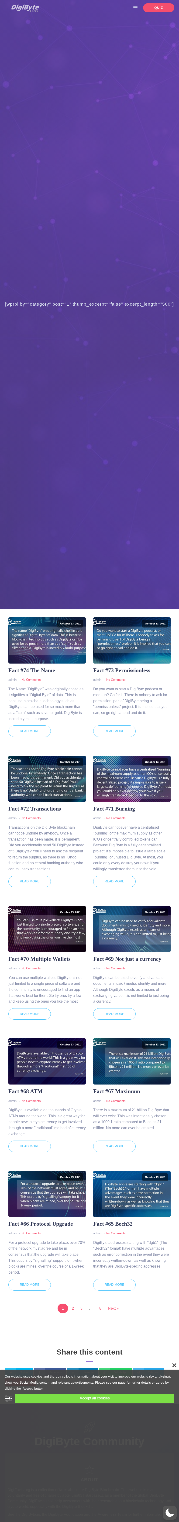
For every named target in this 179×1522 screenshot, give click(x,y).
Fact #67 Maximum (116, 1091)
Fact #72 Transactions (34, 809)
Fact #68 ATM (25, 1091)
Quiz (158, 8)
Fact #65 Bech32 (113, 1224)
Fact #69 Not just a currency (127, 959)
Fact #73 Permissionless (121, 670)
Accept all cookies (95, 1398)
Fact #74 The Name (31, 670)
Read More (29, 731)
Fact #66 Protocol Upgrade (40, 1224)
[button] (170, 1513)
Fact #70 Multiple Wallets (39, 959)
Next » (113, 1308)
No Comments (31, 679)
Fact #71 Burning (114, 809)
